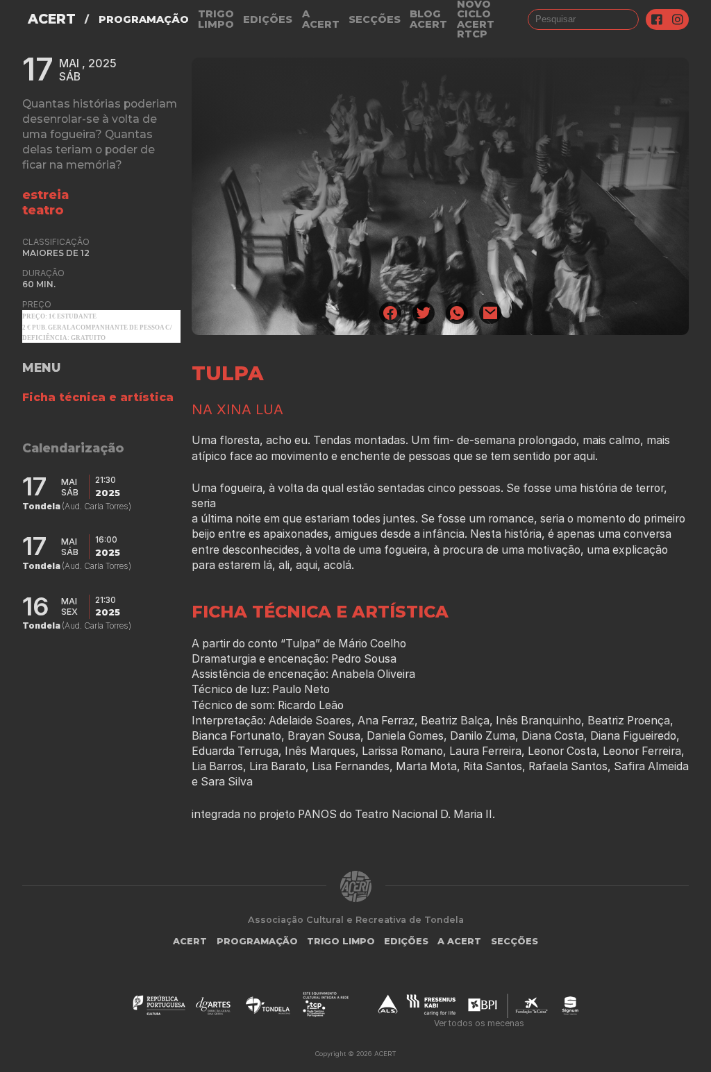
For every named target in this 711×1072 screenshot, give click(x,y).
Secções (375, 19)
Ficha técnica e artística (98, 397)
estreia (45, 194)
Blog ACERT (428, 19)
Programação (144, 19)
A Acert (321, 19)
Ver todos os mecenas (479, 1023)
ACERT (52, 19)
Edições (267, 19)
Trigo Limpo (216, 19)
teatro (43, 210)
